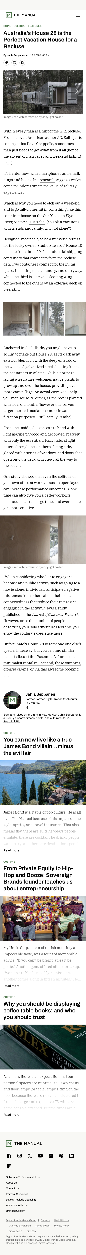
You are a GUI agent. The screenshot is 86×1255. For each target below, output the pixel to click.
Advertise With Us (16, 1205)
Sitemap (31, 1231)
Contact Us (12, 1188)
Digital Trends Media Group (21, 1220)
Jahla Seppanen (16, 55)
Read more (11, 850)
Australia (37, 222)
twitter (27, 707)
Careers (45, 1220)
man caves (35, 156)
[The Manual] (22, 15)
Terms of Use (42, 1225)
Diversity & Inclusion (20, 1225)
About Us (11, 1183)
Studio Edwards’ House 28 (59, 245)
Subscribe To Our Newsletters (23, 1177)
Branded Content (15, 1211)
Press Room (15, 1231)
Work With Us (61, 1220)
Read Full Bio (11, 721)
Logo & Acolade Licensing (21, 1200)
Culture (9, 733)
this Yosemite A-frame (48, 656)
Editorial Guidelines (17, 1194)
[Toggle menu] (78, 15)
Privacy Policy (61, 1225)
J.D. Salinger (67, 137)
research (47, 180)
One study (12, 476)
